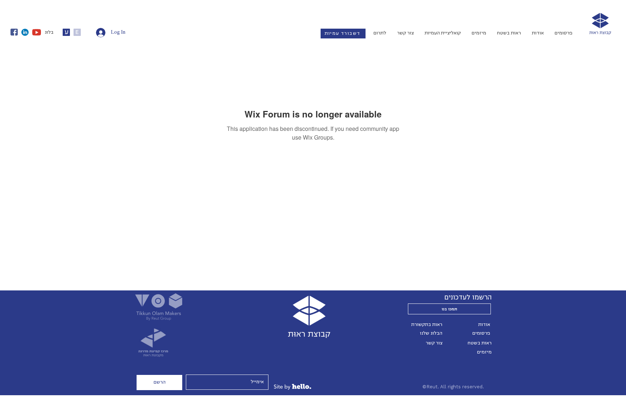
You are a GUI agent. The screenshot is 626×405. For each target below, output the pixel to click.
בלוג (49, 32)
